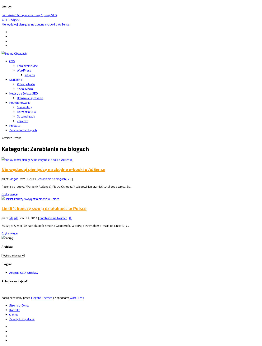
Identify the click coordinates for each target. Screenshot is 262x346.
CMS (12, 61)
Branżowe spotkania (30, 98)
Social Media (25, 88)
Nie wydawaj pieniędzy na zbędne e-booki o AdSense (35, 24)
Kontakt (14, 310)
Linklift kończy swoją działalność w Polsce (44, 208)
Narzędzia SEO (26, 111)
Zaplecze (22, 121)
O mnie (13, 314)
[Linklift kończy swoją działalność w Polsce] (30, 198)
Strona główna (19, 305)
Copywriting (24, 107)
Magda (13, 179)
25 (70, 179)
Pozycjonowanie (19, 102)
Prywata (14, 125)
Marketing (15, 79)
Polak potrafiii (26, 84)
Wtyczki (30, 75)
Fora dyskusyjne (27, 65)
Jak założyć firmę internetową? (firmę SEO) (30, 15)
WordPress (24, 70)
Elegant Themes (41, 297)
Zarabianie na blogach (23, 130)
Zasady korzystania (22, 319)
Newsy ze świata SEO (23, 93)
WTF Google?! (11, 19)
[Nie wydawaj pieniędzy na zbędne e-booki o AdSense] (37, 159)
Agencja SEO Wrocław (23, 272)
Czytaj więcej (10, 194)
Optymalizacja (26, 116)
